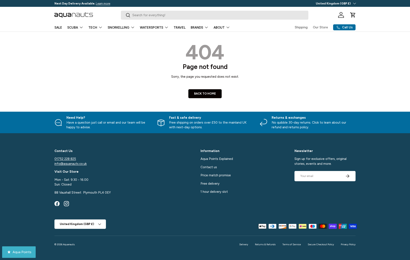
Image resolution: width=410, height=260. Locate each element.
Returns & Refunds (265, 244)
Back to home (205, 93)
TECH (92, 27)
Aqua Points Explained (217, 159)
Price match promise (216, 175)
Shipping (301, 27)
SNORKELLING (118, 27)
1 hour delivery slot (214, 192)
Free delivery (210, 184)
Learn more (103, 3)
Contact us (209, 167)
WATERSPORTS (151, 27)
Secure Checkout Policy (321, 244)
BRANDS (197, 27)
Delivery (243, 244)
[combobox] (215, 15)
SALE (58, 27)
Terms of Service (291, 244)
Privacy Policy (348, 244)
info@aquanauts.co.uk (70, 164)
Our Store (320, 27)
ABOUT (219, 27)
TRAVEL (180, 27)
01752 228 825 (65, 159)
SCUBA (72, 27)
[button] (353, 15)
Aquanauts (69, 244)
